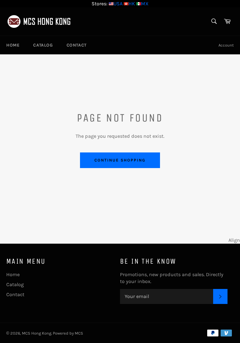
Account (226, 45)
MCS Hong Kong (36, 333)
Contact (77, 45)
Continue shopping (119, 160)
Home (12, 45)
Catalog (42, 45)
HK (131, 4)
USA (117, 4)
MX (144, 4)
